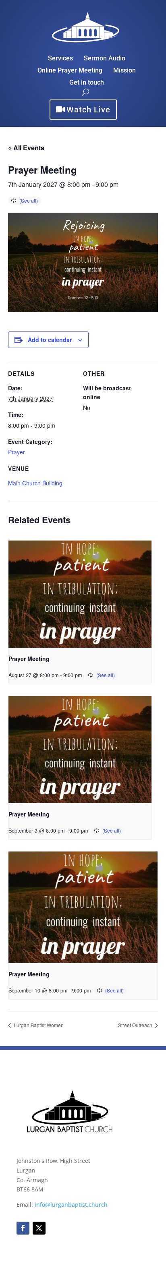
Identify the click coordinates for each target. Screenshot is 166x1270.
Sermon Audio (104, 59)
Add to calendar (50, 340)
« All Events (26, 147)
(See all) (28, 200)
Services (60, 59)
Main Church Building (35, 483)
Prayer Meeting (29, 659)
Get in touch (86, 83)
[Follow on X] (39, 1228)
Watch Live (88, 109)
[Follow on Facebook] (23, 1228)
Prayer (16, 452)
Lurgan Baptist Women (38, 1024)
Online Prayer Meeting (69, 71)
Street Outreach (136, 1024)
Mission (124, 71)
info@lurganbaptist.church (71, 1204)
